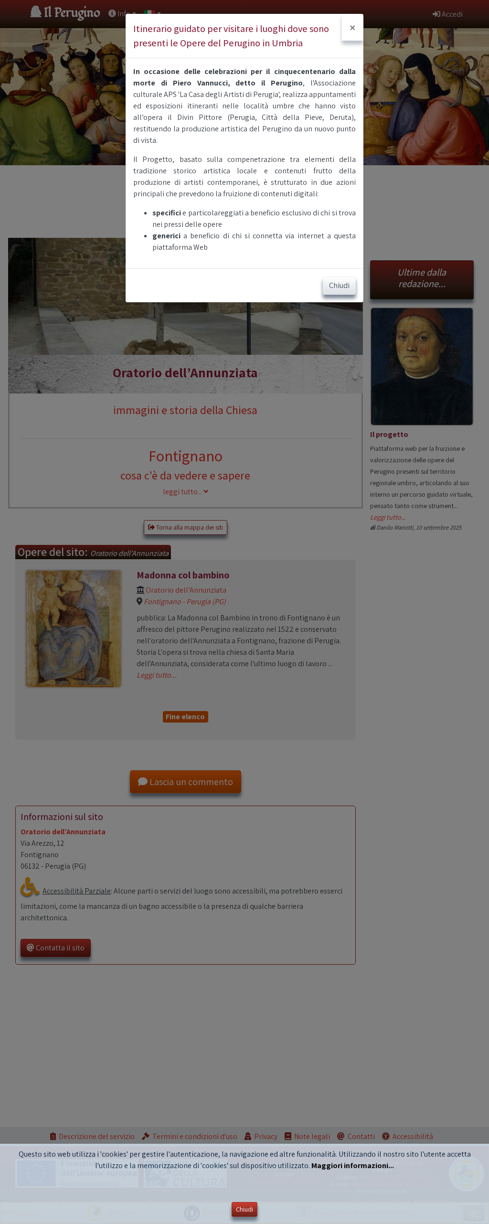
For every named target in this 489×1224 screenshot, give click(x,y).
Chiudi (244, 1209)
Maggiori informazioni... (352, 1165)
